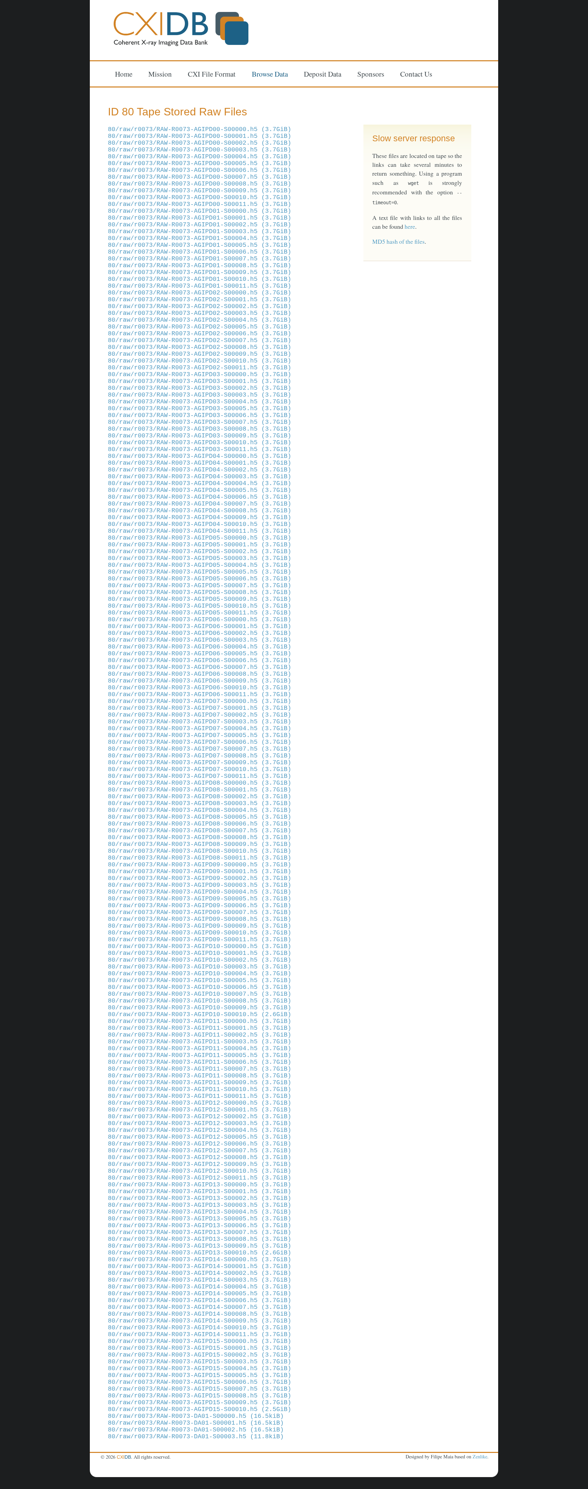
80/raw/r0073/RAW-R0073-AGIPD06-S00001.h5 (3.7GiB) (199, 626)
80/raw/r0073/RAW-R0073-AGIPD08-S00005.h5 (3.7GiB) (199, 817)
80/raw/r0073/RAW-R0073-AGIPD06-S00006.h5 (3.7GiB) (199, 660)
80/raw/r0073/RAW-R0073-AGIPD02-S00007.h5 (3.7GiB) (199, 340)
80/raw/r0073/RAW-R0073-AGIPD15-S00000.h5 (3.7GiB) (199, 1341)
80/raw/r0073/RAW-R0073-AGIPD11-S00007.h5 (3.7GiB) (199, 1069)
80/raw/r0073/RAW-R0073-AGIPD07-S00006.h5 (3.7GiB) (199, 742)
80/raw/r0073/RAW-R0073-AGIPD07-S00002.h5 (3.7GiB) (199, 714)
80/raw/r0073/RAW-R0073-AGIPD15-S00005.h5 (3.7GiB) (199, 1375)
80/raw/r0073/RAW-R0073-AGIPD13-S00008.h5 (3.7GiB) (199, 1239)
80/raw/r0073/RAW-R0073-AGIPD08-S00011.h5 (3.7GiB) (199, 857)
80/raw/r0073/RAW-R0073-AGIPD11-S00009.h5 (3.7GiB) (199, 1082)
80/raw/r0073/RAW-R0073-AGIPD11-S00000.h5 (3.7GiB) (199, 1021)
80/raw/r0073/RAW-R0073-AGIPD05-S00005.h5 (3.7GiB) (199, 572)
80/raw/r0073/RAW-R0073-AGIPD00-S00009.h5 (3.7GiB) (199, 190)
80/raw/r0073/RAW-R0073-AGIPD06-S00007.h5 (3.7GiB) (199, 667)
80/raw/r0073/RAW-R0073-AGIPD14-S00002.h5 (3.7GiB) (199, 1273)
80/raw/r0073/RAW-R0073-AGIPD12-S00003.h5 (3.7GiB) (199, 1123)
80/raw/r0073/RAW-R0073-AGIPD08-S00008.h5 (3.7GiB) (199, 837)
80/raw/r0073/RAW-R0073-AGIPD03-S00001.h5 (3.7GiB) (199, 381)
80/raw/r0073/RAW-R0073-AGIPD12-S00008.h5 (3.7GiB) (199, 1157)
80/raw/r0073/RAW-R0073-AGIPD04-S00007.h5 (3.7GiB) (199, 503)
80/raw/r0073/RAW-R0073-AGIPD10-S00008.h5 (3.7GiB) (199, 1000)
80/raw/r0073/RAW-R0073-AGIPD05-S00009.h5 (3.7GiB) (199, 599)
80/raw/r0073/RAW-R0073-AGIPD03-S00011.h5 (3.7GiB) (199, 449)
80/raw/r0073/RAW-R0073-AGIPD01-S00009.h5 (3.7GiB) (199, 272)
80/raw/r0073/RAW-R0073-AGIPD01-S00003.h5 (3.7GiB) (199, 231)
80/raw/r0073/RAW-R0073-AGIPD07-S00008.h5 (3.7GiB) (199, 755)
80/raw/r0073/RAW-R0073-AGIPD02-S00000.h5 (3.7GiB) (199, 292)
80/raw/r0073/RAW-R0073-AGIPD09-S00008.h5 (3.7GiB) (199, 919)
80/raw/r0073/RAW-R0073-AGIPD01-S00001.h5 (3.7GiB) (199, 217)
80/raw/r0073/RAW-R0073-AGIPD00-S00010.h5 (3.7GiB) (199, 197)
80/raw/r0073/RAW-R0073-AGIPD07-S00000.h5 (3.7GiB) (199, 701)
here (410, 226)
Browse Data (270, 73)
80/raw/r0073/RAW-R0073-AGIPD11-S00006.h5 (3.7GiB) (199, 1062)
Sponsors (370, 73)
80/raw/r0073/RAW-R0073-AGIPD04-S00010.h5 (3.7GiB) (199, 524)
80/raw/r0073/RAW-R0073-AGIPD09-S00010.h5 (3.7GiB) (199, 932)
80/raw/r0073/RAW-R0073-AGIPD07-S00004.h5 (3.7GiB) (199, 728)
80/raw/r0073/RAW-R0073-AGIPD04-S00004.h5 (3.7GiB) (199, 483)
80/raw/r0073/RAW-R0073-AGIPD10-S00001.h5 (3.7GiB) (199, 953)
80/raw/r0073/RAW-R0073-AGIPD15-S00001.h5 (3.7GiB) (199, 1348)
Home (123, 73)
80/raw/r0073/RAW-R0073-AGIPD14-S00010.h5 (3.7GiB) (199, 1327)
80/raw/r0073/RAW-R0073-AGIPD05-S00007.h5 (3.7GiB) (199, 585)
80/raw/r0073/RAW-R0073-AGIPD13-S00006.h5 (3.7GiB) (199, 1225)
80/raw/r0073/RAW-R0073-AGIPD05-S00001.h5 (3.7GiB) (199, 544)
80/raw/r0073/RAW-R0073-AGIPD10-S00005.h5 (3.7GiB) (199, 980)
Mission (160, 73)
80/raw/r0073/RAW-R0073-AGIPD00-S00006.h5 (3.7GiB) (199, 170)
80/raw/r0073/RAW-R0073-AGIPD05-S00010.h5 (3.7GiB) (199, 606)
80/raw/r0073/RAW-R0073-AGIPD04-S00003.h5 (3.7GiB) (199, 476)
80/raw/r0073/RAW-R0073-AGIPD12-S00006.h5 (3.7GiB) (199, 1143)
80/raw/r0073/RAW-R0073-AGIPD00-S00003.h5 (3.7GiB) (199, 149)
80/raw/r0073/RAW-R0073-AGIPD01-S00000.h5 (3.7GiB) (199, 211)
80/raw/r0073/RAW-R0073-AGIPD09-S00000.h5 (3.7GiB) (199, 864)
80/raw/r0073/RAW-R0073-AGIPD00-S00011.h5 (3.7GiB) (199, 204)
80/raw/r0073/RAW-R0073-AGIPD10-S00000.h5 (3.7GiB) (199, 946)
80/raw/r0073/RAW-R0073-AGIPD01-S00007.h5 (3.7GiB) (199, 258)
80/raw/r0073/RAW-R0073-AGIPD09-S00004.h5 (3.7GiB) (199, 891)
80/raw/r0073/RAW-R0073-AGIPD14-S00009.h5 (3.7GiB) (199, 1320)
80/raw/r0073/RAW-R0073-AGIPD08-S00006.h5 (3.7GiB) (199, 823)
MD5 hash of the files (398, 241)
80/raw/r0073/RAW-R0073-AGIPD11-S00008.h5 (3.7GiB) (199, 1075)
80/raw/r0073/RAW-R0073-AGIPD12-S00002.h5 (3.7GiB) (199, 1116)
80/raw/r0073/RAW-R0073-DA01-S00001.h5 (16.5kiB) (196, 1423)
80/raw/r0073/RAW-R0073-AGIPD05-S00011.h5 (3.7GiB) (199, 612)
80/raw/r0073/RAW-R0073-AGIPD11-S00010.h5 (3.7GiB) (199, 1089)
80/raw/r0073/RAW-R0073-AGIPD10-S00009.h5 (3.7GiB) (199, 1007)
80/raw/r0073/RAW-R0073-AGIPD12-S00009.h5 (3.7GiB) (199, 1164)
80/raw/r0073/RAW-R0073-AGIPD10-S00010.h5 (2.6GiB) (199, 1014)
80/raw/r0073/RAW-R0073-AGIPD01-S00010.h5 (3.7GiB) (199, 279)
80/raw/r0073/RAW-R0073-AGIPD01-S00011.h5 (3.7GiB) (199, 286)
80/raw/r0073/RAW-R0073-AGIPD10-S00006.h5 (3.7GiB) (199, 987)
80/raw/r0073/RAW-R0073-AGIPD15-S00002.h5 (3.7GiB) (199, 1354)
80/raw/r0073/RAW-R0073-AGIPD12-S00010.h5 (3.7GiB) (199, 1171)
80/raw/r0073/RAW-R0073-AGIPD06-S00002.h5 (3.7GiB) (199, 633)
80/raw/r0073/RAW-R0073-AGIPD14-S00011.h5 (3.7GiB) (199, 1334)
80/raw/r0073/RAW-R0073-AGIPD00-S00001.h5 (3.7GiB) (199, 136)
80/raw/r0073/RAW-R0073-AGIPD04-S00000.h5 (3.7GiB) (199, 456)
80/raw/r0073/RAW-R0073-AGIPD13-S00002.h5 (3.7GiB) (199, 1198)
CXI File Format (211, 73)
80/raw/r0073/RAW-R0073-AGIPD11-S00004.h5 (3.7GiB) (199, 1048)
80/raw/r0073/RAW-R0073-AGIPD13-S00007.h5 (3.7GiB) (199, 1232)
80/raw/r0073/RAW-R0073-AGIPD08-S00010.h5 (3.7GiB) (199, 851)
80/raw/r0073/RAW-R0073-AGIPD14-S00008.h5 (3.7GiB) (199, 1314)
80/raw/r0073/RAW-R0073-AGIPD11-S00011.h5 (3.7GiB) (199, 1096)
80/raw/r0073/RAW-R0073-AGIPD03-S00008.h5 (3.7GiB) (199, 429)
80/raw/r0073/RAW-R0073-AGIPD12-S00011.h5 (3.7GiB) (199, 1177)
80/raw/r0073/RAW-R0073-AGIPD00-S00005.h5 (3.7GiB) (199, 163)
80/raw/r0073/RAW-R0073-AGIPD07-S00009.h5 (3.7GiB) (199, 762)
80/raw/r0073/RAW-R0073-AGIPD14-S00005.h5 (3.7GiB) (199, 1293)
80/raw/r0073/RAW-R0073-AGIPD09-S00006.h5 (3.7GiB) (199, 905)
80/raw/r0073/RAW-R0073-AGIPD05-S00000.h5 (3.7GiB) (199, 537)
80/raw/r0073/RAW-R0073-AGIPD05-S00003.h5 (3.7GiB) (199, 558)
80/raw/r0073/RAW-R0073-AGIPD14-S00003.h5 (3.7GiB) (199, 1280)
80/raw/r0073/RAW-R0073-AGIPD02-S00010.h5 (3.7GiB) (199, 360)
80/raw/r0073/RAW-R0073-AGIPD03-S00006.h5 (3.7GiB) (199, 415)
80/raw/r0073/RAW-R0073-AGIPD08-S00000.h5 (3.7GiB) (199, 783)
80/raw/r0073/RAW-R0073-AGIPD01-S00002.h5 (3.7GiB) (199, 224)
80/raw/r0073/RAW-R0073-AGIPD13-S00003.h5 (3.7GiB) (199, 1205)
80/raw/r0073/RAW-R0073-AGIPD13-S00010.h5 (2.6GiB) (199, 1252)
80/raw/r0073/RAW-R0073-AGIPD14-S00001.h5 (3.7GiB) (199, 1266)
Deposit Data (322, 73)
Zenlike (480, 1456)
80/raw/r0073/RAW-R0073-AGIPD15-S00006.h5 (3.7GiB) (199, 1382)
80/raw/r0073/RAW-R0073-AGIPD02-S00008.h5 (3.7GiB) (199, 347)
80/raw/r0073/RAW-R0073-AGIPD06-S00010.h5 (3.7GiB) (199, 687)
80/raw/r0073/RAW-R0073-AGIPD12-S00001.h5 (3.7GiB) (199, 1109)
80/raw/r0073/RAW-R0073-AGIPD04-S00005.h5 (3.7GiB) (199, 490)
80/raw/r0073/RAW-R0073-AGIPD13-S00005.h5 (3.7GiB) (199, 1218)
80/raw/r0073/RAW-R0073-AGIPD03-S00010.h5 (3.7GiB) (199, 442)
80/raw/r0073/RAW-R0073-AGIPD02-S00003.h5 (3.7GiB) (199, 313)
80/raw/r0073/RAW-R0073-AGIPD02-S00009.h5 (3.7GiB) (199, 354)
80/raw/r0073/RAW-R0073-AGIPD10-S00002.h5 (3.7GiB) (199, 960)
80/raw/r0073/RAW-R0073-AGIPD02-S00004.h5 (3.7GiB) (199, 320)
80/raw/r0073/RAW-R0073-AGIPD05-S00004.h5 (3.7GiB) (199, 565)
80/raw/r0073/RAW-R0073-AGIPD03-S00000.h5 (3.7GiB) (199, 374)
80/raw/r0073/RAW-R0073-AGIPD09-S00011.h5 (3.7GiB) (199, 939)
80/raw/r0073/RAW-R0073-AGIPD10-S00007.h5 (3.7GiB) (199, 994)
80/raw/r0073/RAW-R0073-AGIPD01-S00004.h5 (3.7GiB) (199, 238)
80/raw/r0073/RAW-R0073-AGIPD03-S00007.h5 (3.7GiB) (199, 422)
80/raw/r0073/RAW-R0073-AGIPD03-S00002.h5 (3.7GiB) (199, 388)
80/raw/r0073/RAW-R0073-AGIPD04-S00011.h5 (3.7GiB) (199, 531)
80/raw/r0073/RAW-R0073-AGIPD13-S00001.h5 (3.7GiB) (199, 1191)
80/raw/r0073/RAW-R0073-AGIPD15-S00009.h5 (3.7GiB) (199, 1402)
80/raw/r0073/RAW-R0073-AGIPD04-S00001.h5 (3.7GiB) (199, 463)
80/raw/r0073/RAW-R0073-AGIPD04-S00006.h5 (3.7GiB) (199, 497)
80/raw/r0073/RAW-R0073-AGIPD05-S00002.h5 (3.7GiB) (199, 551)
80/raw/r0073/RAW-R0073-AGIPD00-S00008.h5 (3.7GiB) (199, 183)
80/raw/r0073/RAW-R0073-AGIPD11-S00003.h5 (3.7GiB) (199, 1041)
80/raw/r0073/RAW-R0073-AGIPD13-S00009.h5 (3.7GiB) (199, 1246)
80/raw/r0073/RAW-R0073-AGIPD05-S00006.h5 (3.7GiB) (199, 578)
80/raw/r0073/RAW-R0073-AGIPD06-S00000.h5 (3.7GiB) (199, 619)
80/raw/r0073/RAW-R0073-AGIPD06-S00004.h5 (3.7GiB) (199, 646)
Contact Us (416, 73)
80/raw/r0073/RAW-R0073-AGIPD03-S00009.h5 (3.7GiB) (199, 435)
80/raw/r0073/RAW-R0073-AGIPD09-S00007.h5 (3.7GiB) (199, 912)
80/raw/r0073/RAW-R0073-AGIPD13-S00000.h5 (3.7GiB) (199, 1184)
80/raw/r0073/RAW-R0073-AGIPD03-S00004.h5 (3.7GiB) (199, 401)
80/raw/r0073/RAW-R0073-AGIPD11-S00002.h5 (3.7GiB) (199, 1034)
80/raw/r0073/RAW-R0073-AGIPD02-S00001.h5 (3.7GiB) (199, 299)
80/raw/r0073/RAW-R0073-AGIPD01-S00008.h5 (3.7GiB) (199, 265)
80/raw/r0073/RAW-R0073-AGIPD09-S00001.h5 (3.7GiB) (199, 871)
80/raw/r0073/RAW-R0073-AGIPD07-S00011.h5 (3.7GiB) (199, 776)
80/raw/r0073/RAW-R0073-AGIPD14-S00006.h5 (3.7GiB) (199, 1300)
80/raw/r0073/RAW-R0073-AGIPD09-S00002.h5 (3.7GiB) (199, 878)
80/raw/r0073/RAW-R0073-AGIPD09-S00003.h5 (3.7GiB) (199, 885)
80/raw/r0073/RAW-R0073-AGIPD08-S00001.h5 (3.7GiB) (199, 789)
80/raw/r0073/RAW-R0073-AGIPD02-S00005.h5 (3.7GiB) (199, 326)
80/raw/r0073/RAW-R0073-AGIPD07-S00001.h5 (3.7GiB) (199, 708)
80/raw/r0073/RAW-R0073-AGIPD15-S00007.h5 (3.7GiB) (199, 1389)
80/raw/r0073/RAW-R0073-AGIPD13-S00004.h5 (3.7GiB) (199, 1211)
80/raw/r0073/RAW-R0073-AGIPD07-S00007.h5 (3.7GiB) (199, 749)
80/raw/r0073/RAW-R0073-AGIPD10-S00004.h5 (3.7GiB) (199, 973)
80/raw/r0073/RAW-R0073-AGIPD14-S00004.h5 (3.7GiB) (199, 1286)
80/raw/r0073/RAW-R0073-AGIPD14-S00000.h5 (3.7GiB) (199, 1259)
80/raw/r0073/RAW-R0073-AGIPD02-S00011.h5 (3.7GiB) (199, 367)
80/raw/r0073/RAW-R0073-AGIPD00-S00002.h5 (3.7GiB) (199, 143)
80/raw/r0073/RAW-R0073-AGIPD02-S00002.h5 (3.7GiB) (199, 306)
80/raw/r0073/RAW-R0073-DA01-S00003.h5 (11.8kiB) (196, 1436)
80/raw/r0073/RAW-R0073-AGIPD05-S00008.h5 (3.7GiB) (199, 592)
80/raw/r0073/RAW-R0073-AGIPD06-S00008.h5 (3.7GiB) (199, 674)
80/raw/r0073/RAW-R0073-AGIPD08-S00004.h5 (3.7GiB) (199, 810)
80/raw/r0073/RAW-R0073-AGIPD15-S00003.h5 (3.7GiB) (199, 1361)
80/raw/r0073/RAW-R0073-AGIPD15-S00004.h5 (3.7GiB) (199, 1368)
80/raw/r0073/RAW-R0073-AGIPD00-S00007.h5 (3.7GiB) (199, 177)
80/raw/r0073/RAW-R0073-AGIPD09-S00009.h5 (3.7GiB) (199, 926)
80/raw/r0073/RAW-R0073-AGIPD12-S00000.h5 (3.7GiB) (199, 1103)
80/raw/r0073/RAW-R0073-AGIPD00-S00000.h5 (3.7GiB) (199, 129)
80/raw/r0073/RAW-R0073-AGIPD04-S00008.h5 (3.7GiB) (199, 510)
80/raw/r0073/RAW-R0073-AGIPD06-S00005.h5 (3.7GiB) (199, 653)
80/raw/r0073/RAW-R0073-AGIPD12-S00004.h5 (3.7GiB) (199, 1130)
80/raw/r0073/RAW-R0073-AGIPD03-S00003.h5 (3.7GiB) (199, 394)
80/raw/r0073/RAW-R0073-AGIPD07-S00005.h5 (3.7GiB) (199, 735)
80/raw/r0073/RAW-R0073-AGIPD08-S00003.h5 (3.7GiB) (199, 803)
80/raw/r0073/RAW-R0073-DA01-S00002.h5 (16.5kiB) (196, 1429)
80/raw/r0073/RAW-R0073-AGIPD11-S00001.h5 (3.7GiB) (199, 1028)
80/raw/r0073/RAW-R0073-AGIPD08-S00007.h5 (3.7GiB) (199, 830)
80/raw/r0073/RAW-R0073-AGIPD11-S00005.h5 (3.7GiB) (199, 1055)
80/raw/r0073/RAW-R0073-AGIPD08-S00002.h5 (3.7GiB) (199, 796)
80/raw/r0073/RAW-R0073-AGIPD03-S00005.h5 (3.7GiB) (199, 408)
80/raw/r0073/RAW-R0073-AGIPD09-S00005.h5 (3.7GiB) (199, 898)
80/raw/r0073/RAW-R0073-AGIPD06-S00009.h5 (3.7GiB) (199, 680)
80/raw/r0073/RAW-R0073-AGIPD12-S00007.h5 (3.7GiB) (199, 1150)
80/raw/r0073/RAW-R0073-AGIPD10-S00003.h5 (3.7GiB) (199, 966)
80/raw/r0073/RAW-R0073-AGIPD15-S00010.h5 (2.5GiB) (199, 1409)
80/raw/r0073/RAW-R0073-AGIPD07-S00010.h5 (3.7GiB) (199, 769)
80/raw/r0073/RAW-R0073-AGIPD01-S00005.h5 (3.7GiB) (199, 245)
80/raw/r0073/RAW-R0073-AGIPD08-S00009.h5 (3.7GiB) (199, 844)
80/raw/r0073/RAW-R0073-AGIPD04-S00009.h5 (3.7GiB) (199, 517)
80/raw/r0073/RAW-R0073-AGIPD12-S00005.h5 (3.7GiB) (199, 1137)
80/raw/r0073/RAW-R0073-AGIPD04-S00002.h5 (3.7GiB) (199, 469)
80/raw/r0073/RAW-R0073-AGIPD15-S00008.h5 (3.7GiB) (199, 1395)
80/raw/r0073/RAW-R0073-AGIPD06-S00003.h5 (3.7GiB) (199, 640)
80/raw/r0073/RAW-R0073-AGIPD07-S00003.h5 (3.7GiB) (199, 721)
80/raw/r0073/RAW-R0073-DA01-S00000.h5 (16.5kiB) (196, 1416)
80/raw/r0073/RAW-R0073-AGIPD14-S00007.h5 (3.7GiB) (199, 1307)
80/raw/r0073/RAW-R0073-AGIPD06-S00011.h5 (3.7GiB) (199, 694)
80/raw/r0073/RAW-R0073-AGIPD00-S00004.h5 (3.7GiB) (199, 156)
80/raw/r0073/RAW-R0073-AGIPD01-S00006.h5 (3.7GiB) (199, 252)
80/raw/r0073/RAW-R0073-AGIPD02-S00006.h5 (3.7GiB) (199, 333)
